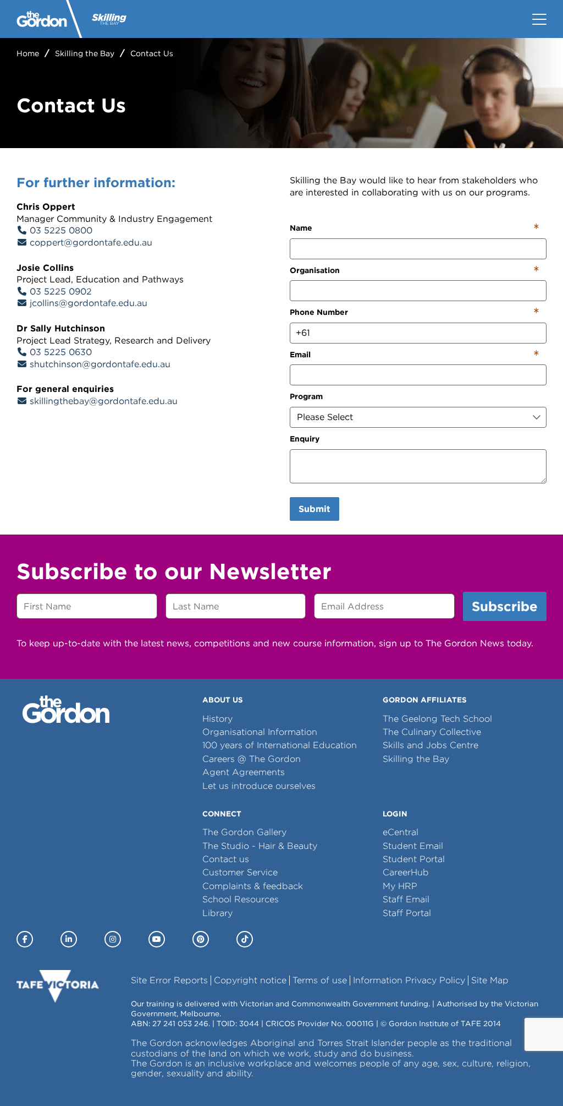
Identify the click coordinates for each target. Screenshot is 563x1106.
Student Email (413, 846)
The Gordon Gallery (244, 832)
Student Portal (414, 859)
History (217, 718)
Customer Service (240, 872)
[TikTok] (244, 939)
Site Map (490, 980)
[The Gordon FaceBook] (24, 939)
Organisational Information (259, 732)
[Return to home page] (41, 19)
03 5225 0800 (61, 230)
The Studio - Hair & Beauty (259, 846)
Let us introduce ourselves (259, 786)
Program (306, 396)
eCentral (400, 832)
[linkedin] (68, 939)
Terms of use (319, 980)
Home (27, 53)
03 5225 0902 (61, 291)
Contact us (225, 859)
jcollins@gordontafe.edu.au (88, 303)
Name (301, 228)
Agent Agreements (243, 772)
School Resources (240, 899)
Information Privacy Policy (409, 980)
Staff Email (406, 899)
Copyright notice (250, 980)
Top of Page (72, 1078)
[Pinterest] (200, 939)
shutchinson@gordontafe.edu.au (100, 364)
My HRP (400, 886)
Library (217, 913)
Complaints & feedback (252, 886)
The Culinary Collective (432, 732)
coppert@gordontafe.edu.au (91, 242)
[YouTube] (156, 939)
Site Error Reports (169, 980)
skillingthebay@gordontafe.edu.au (104, 401)
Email (300, 354)
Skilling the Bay (84, 53)
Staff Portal (407, 913)
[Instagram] (112, 939)
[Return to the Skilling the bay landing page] (109, 19)
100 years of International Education (279, 745)
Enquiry (304, 438)
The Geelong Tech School (437, 718)
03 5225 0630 (61, 352)
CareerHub (406, 872)
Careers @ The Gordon (251, 759)
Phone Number (319, 312)
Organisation (315, 270)
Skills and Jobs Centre (430, 745)
